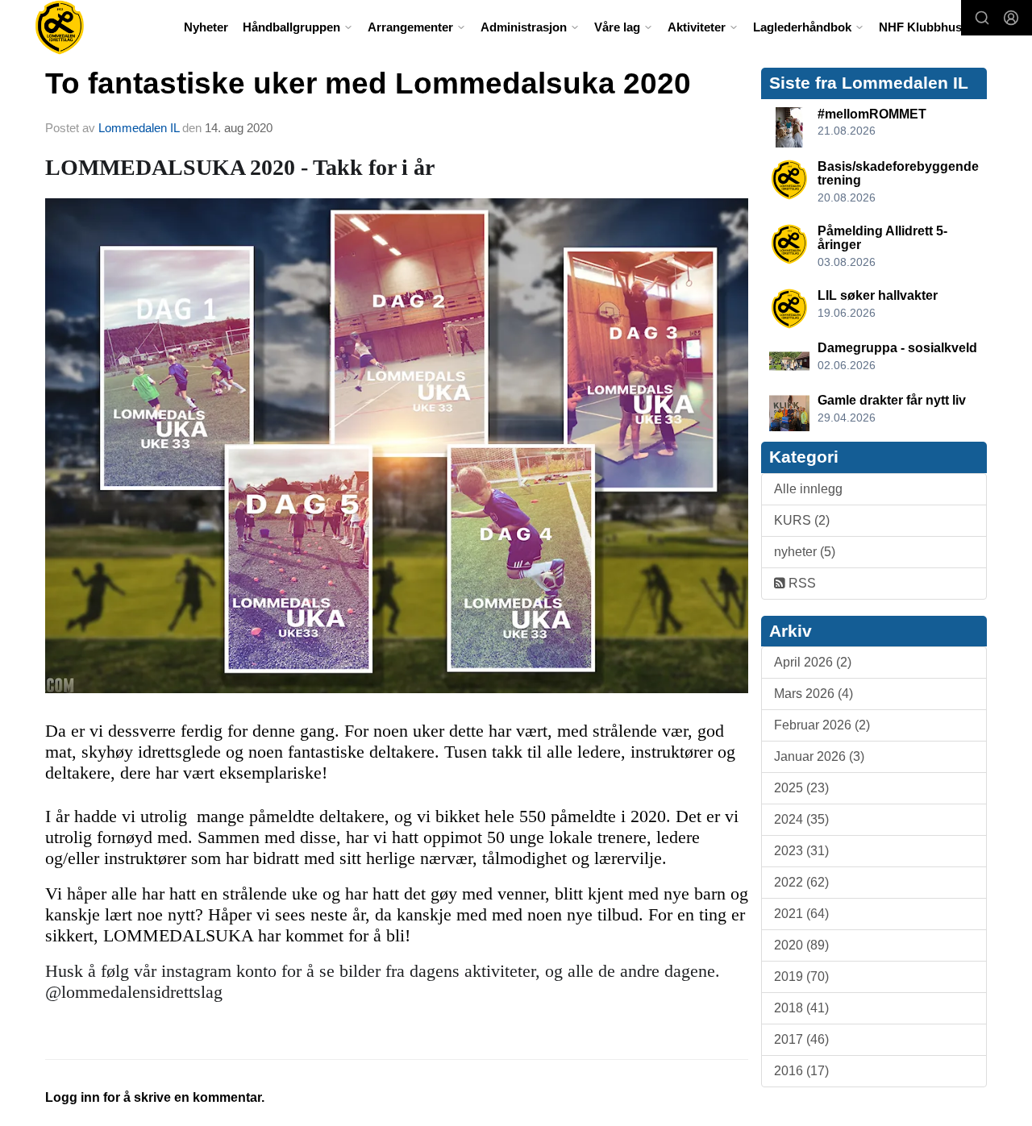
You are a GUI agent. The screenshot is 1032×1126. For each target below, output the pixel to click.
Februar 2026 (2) (822, 725)
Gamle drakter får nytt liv (892, 400)
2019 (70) (801, 976)
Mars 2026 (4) (813, 693)
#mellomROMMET (872, 114)
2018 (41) (801, 1008)
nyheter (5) (804, 552)
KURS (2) (802, 520)
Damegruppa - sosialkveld (897, 348)
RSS (800, 583)
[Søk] (982, 17)
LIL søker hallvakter (878, 295)
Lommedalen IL (138, 128)
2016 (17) (801, 1071)
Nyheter (206, 27)
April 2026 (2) (812, 662)
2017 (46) (801, 1039)
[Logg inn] (1011, 17)
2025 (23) (801, 788)
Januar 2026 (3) (819, 756)
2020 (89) (801, 945)
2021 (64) (801, 913)
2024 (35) (801, 819)
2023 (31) (801, 851)
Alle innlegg (808, 489)
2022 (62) (801, 882)
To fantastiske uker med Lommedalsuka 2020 (368, 83)
